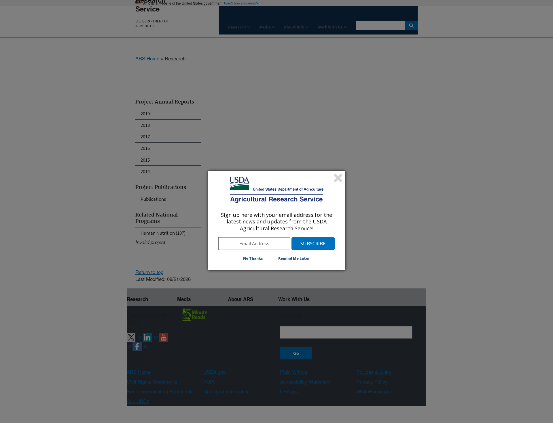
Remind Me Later (294, 258)
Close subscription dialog (338, 178)
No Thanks (253, 258)
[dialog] (276, 220)
